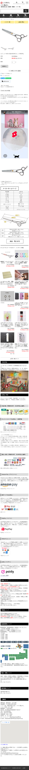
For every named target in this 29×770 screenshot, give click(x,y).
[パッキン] (7, 296)
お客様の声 (25, 16)
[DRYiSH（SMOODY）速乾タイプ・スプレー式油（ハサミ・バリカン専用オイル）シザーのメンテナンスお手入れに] (7, 337)
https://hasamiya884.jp (15, 717)
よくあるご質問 (4, 575)
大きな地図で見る (4, 744)
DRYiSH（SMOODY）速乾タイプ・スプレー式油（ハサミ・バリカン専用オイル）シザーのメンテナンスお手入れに (7, 346)
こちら (6, 682)
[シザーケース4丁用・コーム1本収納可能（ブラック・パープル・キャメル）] (21, 296)
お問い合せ (18, 16)
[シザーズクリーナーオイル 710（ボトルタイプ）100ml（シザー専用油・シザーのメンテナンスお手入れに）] (7, 316)
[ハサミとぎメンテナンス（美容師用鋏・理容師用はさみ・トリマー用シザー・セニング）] (21, 275)
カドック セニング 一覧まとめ (9, 19)
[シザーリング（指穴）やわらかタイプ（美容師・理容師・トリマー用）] (21, 255)
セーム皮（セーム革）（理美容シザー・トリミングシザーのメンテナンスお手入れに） (7, 283)
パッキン (3, 302)
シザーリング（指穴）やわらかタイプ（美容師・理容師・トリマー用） (21, 263)
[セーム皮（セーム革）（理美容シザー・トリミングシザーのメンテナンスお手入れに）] (7, 275)
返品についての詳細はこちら (7, 73)
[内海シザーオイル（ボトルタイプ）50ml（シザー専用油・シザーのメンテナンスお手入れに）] (21, 337)
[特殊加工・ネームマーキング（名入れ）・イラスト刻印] (7, 255)
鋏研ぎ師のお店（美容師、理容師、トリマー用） (11, 6)
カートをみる (22, 3)
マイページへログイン (16, 3)
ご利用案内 (11, 16)
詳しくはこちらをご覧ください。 (9, 605)
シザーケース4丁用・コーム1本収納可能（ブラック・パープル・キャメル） (21, 304)
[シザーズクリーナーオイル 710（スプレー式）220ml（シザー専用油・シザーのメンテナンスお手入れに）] (21, 316)
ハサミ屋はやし (4, 5)
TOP (3, 16)
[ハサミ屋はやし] (5, 3)
